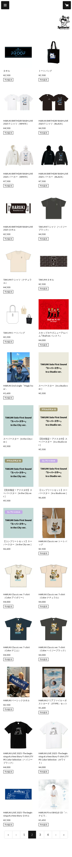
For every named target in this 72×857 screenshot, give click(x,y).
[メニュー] (5, 5)
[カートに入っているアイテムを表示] (67, 5)
